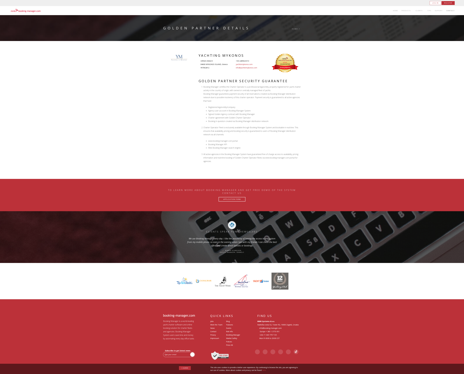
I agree (184, 368)
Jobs (212, 321)
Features (229, 325)
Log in (435, 3)
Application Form (232, 199)
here (264, 370)
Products (406, 10)
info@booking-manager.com (270, 328)
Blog (228, 321)
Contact (450, 10)
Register (448, 3)
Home (395, 10)
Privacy (213, 335)
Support (439, 10)
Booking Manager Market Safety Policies (233, 338)
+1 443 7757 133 (270, 335)
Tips (429, 10)
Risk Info (229, 331)
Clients (419, 10)
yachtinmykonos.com (244, 64)
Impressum (214, 338)
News (212, 328)
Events (228, 328)
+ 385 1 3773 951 (272, 331)
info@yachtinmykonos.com (246, 68)
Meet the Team (216, 325)
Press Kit (229, 345)
